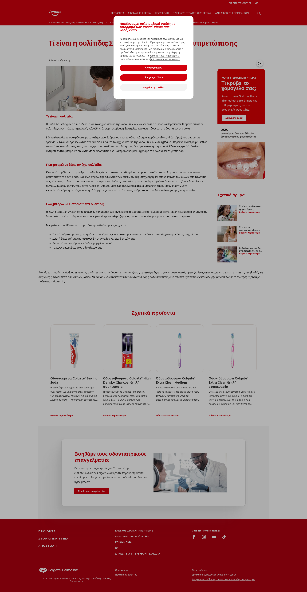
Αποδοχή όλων (153, 68)
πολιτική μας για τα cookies (165, 58)
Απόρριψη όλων (153, 78)
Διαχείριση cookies (153, 87)
